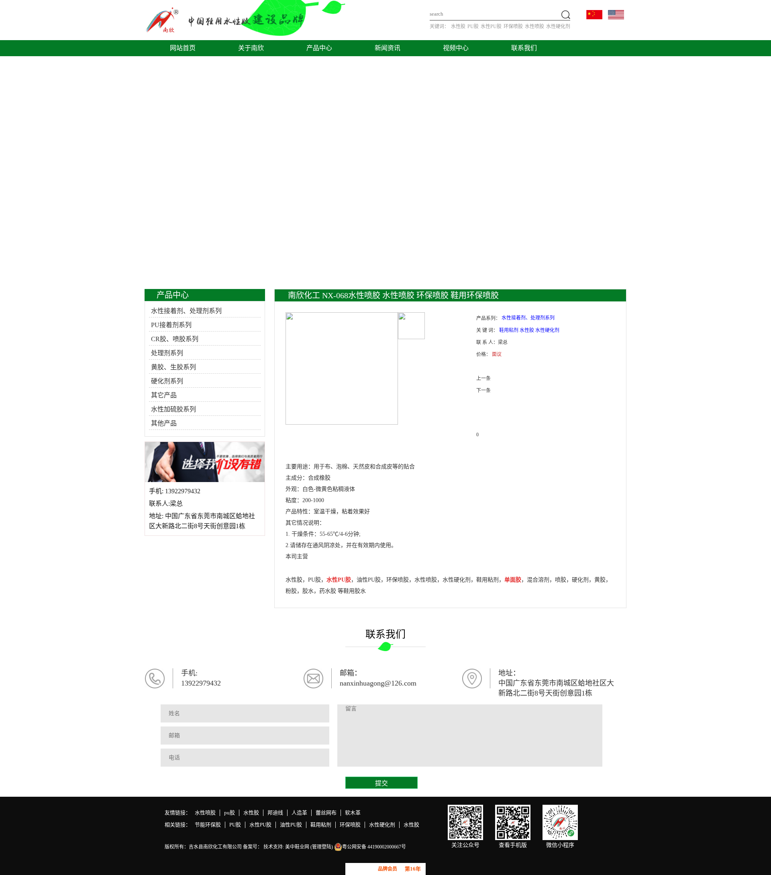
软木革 (353, 813)
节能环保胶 (208, 825)
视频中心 (456, 48)
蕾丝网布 (326, 813)
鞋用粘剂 (320, 825)
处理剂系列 (167, 353)
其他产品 (164, 423)
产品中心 (319, 48)
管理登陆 (321, 847)
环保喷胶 (513, 26)
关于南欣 (251, 48)
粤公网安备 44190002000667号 (374, 847)
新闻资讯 (387, 48)
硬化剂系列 (167, 381)
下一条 (483, 390)
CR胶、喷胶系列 (174, 339)
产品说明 (308, 451)
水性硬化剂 (558, 26)
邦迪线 (275, 813)
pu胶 (229, 813)
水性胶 (458, 26)
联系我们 (524, 48)
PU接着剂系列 (171, 325)
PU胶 (473, 26)
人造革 (299, 813)
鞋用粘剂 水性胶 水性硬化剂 (529, 330)
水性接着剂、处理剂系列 (186, 310)
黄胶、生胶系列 (173, 367)
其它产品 (164, 395)
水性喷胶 (534, 26)
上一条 (483, 378)
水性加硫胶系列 (173, 409)
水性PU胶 (491, 26)
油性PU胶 (291, 825)
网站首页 (183, 48)
